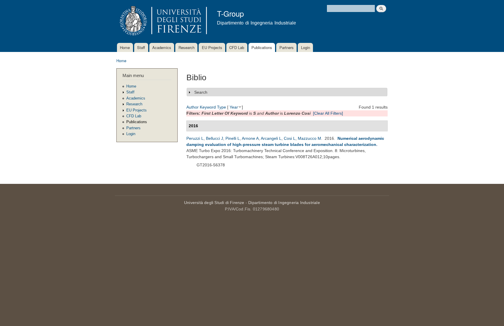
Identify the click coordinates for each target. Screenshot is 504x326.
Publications (261, 47)
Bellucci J (214, 138)
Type (221, 107)
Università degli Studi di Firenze (214, 202)
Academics (161, 47)
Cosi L (289, 138)
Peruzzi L (195, 138)
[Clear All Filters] (328, 113)
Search (200, 92)
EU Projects (212, 47)
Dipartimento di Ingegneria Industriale (284, 202)
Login (305, 47)
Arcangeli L (271, 138)
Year (234, 107)
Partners (286, 47)
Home (125, 47)
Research (186, 47)
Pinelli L (232, 138)
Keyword (208, 107)
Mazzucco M (309, 138)
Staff (141, 47)
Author (192, 107)
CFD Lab (236, 47)
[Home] (162, 21)
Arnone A (250, 138)
